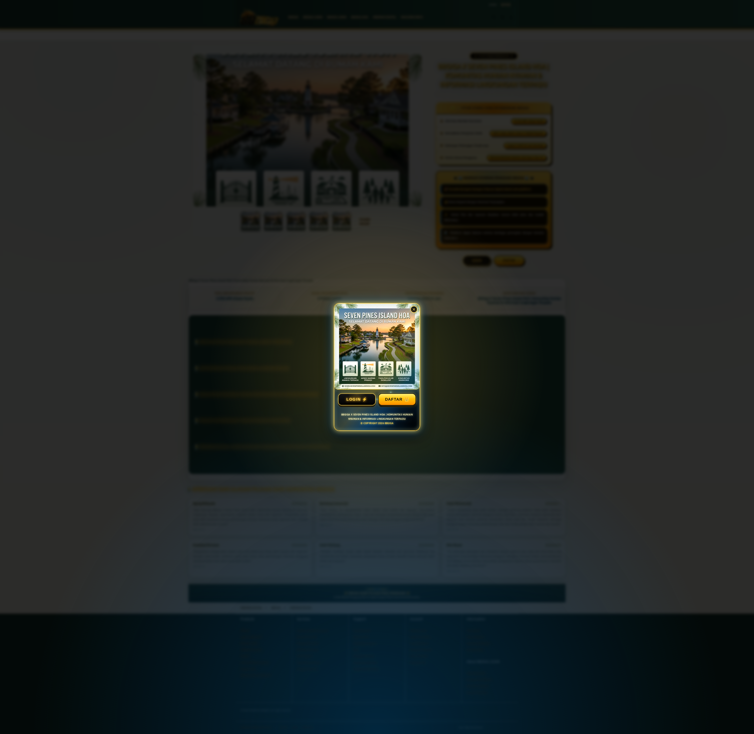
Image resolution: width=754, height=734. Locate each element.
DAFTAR (394, 399)
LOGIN (353, 399)
